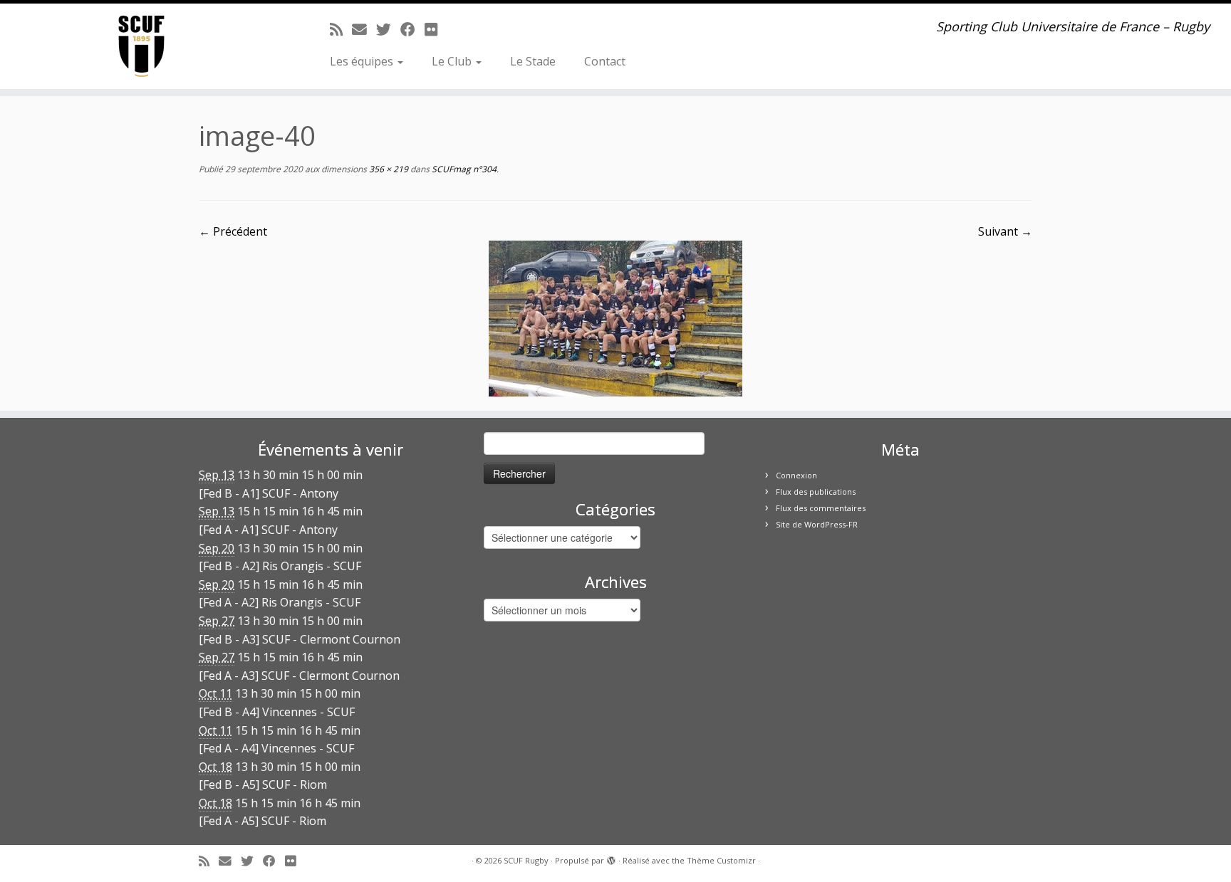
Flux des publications (816, 491)
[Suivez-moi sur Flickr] (436, 29)
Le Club (453, 61)
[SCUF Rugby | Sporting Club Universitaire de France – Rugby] (142, 46)
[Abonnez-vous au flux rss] (341, 29)
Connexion (796, 475)
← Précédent (233, 231)
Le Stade (533, 61)
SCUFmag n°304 (463, 169)
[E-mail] (364, 29)
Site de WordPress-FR (817, 524)
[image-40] (615, 317)
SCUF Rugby (526, 860)
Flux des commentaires (821, 508)
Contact (604, 61)
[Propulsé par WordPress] (611, 858)
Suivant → (1005, 231)
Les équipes (363, 61)
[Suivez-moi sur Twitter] (388, 29)
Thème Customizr (721, 860)
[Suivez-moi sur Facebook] (412, 29)
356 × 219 (387, 169)
